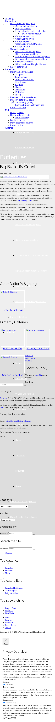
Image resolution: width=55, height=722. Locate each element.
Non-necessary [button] (8, 700)
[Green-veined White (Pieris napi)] (24, 177)
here (1, 408)
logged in (38, 375)
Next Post (28, 361)
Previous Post (30, 358)
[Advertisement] (27, 249)
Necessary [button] (6, 682)
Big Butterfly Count (25, 200)
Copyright (3, 398)
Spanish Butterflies (12, 375)
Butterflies (29, 356)
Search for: (29, 382)
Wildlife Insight (14, 7)
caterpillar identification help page (18, 421)
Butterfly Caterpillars (38, 348)
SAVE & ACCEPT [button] (9, 718)
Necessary (9, 685)
